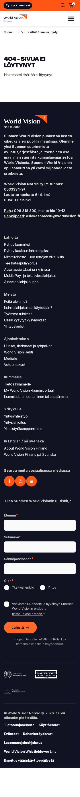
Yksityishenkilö (23, 587)
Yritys (52, 587)
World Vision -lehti (18, 352)
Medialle (10, 358)
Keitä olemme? (15, 301)
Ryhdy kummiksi (18, 5)
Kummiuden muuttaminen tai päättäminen (36, 396)
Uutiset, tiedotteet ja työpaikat (28, 346)
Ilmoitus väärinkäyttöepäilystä (29, 760)
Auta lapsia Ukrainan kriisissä (27, 269)
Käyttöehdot (49, 725)
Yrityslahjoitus (15, 422)
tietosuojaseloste (28, 644)
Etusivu (9, 32)
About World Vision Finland (25, 448)
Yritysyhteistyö (16, 416)
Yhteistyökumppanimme (23, 428)
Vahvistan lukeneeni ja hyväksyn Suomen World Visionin (43, 609)
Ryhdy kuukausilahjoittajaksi (26, 250)
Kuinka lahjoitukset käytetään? (28, 307)
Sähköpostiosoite (17, 559)
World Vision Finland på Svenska (30, 454)
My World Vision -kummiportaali (29, 390)
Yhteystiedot (14, 326)
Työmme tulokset (18, 314)
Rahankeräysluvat (38, 734)
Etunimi (10, 515)
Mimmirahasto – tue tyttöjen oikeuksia (34, 257)
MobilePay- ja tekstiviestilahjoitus (30, 275)
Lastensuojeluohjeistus (23, 743)
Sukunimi (11, 537)
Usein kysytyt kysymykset (25, 320)
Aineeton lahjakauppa (21, 282)
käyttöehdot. (54, 644)
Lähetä (18, 627)
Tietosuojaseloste (19, 725)
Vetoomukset (14, 364)
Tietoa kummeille (17, 384)
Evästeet (11, 734)
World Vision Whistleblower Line (30, 751)
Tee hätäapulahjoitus (20, 263)
